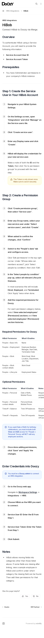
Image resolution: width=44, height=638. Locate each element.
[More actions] (41, 3)
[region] (22, 403)
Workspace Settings (27, 492)
